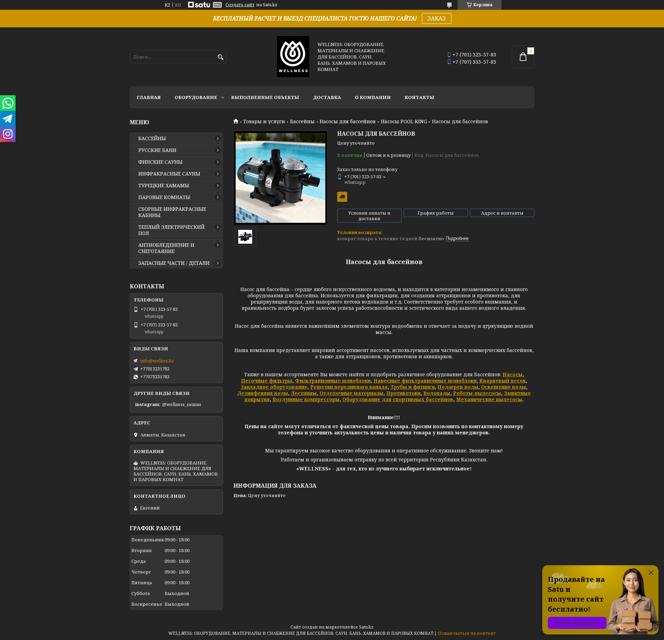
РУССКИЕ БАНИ (157, 150)
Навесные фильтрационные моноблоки (425, 380)
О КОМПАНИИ (373, 97)
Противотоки (403, 393)
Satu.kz (366, 627)
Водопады (436, 393)
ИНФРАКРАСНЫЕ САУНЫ (169, 174)
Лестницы (304, 393)
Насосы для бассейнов (348, 121)
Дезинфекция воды (262, 393)
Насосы (512, 374)
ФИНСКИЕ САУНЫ (160, 162)
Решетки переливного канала (349, 387)
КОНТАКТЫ (419, 97)
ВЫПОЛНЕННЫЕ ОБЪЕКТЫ (265, 97)
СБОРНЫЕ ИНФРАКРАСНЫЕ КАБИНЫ (172, 212)
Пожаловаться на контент (467, 633)
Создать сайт (240, 4)
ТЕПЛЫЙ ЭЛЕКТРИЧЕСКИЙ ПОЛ (171, 230)
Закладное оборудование (274, 387)
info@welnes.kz (157, 360)
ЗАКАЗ (436, 18)
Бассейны (302, 121)
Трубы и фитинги (412, 387)
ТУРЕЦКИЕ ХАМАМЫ (163, 185)
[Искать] (220, 57)
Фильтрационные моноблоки (333, 380)
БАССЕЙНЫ (152, 138)
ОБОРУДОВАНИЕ (196, 97)
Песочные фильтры (266, 380)
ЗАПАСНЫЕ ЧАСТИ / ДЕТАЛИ (174, 263)
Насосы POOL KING (404, 121)
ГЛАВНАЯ (149, 97)
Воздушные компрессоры (306, 399)
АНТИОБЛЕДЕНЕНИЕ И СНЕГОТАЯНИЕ (166, 248)
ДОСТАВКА (327, 97)
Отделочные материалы (352, 393)
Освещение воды (503, 387)
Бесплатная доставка (342, 197)
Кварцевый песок (502, 380)
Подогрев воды (457, 387)
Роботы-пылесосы (477, 393)
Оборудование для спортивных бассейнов (397, 399)
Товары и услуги (264, 121)
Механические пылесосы (489, 399)
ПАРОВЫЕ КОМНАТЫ (164, 197)
